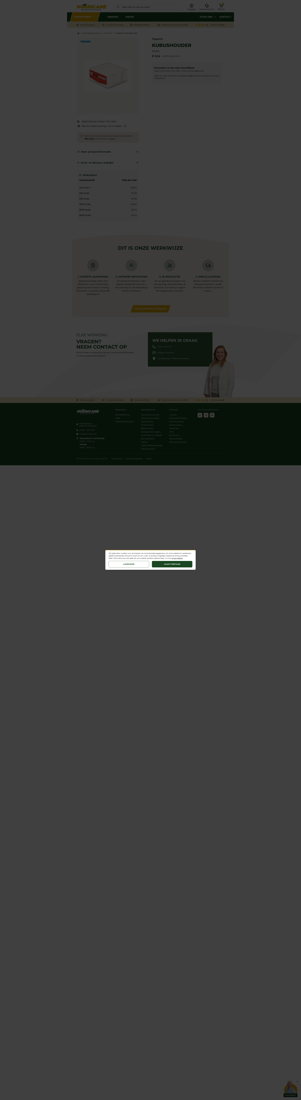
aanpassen (129, 564)
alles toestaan (172, 564)
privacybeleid (177, 558)
